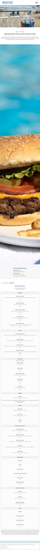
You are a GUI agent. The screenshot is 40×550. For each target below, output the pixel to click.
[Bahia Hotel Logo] (10, 2)
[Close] (38, 544)
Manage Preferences (4, 547)
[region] (20, 546)
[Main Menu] (37, 2)
